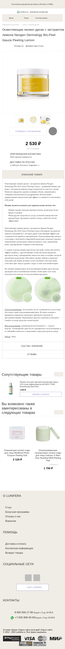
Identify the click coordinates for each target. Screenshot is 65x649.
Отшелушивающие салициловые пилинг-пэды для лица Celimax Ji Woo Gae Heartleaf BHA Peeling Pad (48, 455)
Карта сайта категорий (29, 630)
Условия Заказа (10, 630)
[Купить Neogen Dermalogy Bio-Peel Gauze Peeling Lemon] (21, 120)
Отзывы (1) (19, 46)
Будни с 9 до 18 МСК (43, 612)
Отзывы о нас (13, 516)
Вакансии (10, 521)
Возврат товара (14, 553)
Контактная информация (19, 548)
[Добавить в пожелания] (53, 131)
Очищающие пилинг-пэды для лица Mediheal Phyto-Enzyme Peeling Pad (17, 453)
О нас (8, 507)
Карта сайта (46, 630)
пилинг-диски (22, 184)
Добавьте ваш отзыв (34, 46)
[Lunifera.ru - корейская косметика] (32, 12)
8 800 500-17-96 (24, 612)
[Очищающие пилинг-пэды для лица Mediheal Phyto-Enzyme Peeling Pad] (17, 433)
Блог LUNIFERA (34, 587)
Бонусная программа (17, 512)
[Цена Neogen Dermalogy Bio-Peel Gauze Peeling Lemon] (33, 120)
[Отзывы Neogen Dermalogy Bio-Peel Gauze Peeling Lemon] (45, 120)
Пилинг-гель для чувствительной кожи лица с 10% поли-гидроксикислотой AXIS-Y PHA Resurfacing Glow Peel (39, 384)
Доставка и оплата (15, 544)
